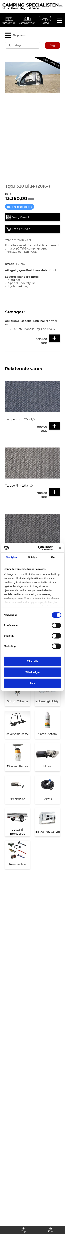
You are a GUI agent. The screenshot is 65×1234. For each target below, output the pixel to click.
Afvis (33, 683)
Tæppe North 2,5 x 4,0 (20, 419)
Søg (52, 45)
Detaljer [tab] (32, 557)
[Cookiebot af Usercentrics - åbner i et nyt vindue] (39, 548)
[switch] (56, 625)
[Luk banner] (60, 548)
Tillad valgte (33, 672)
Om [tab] (53, 557)
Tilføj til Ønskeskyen (22, 207)
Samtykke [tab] (12, 557)
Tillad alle (32, 661)
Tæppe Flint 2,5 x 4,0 (19, 485)
